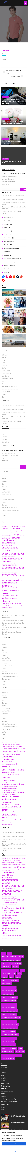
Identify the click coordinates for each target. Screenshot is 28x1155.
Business (6, 220)
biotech (14, 528)
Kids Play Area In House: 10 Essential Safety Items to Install (18, 1115)
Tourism (6, 269)
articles (6, 526)
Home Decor (7, 244)
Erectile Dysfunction (12, 532)
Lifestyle (6, 251)
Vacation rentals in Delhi (13, 603)
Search (3, 186)
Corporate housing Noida (8, 530)
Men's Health (15, 538)
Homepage (4, 46)
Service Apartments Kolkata (12, 580)
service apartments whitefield (9, 599)
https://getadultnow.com (8, 181)
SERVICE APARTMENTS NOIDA (11, 591)
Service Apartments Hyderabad (9, 570)
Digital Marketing (18, 530)
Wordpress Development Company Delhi (16, 605)
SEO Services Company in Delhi (7, 545)
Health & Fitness (8, 238)
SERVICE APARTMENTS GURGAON (12, 559)
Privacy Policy (5, 442)
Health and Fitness (8, 241)
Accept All (14, 1143)
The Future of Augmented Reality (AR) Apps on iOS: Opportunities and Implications (13, 101)
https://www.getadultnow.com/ (10, 458)
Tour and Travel (8, 265)
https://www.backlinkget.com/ (10, 455)
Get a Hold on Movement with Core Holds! (13, 199)
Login (3, 431)
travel (3, 603)
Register (4, 434)
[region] (14, 1142)
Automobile (7, 217)
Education (6, 231)
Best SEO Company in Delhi (7, 528)
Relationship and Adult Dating (11, 258)
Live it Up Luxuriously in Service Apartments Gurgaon (11, 142)
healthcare (22, 535)
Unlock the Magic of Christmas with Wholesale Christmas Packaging (13, 122)
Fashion (6, 234)
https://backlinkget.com (8, 178)
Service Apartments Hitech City (9, 563)
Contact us (4, 436)
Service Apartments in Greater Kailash (9, 788)
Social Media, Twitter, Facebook (12, 262)
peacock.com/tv (8, 540)
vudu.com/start (5, 605)
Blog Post (4, 439)
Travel (5, 272)
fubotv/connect (5, 535)
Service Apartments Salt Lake (10, 595)
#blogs (3, 526)
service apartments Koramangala (9, 584)
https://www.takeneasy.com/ (9, 176)
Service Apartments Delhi (13, 553)
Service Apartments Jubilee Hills (9, 578)
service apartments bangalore (10, 548)
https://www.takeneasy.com (9, 452)
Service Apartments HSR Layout (9, 565)
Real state (6, 255)
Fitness (23, 532)
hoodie (3, 537)
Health (16, 534)
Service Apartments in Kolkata (9, 573)
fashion (18, 532)
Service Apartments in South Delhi (13, 576)
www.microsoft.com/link (7, 607)
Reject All (14, 1151)
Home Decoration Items (10, 248)
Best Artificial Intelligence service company (17, 526)
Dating (5, 227)
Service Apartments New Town (10, 588)
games (10, 535)
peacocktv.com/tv (8, 543)
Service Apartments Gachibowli (8, 556)
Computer (11, 46)
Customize (14, 1147)
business (18, 528)
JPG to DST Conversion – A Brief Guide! (11, 162)
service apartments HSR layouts (13, 568)
